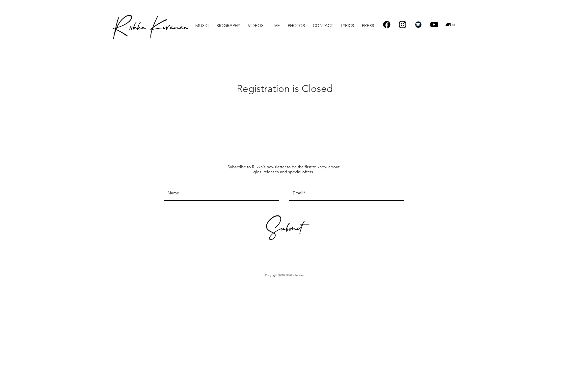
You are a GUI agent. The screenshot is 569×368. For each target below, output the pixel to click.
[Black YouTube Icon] (434, 24)
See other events (284, 112)
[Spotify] (418, 24)
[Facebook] (387, 24)
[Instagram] (402, 24)
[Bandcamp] (450, 24)
